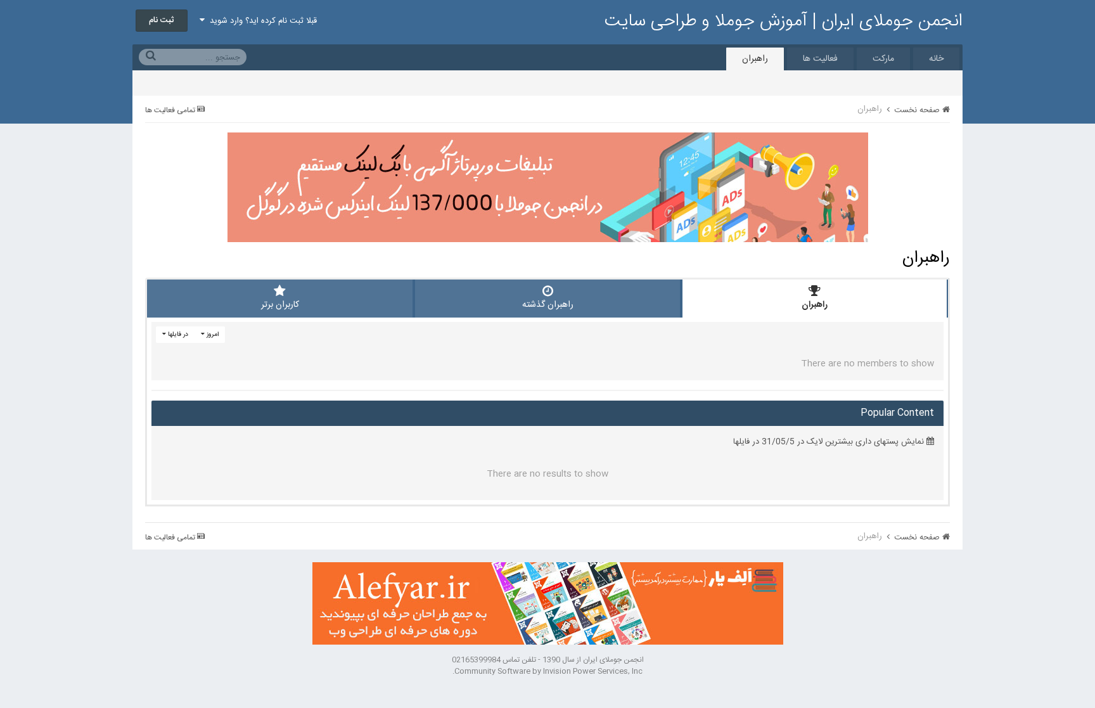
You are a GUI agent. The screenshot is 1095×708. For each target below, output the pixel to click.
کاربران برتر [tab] (280, 304)
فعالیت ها (820, 59)
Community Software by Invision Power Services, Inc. (547, 671)
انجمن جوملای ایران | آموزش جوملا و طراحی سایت (784, 21)
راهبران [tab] (815, 304)
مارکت (883, 59)
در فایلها (177, 335)
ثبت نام (161, 20)
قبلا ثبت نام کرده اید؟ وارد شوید (261, 21)
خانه (936, 59)
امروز (212, 335)
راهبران (755, 59)
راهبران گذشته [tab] (547, 304)
